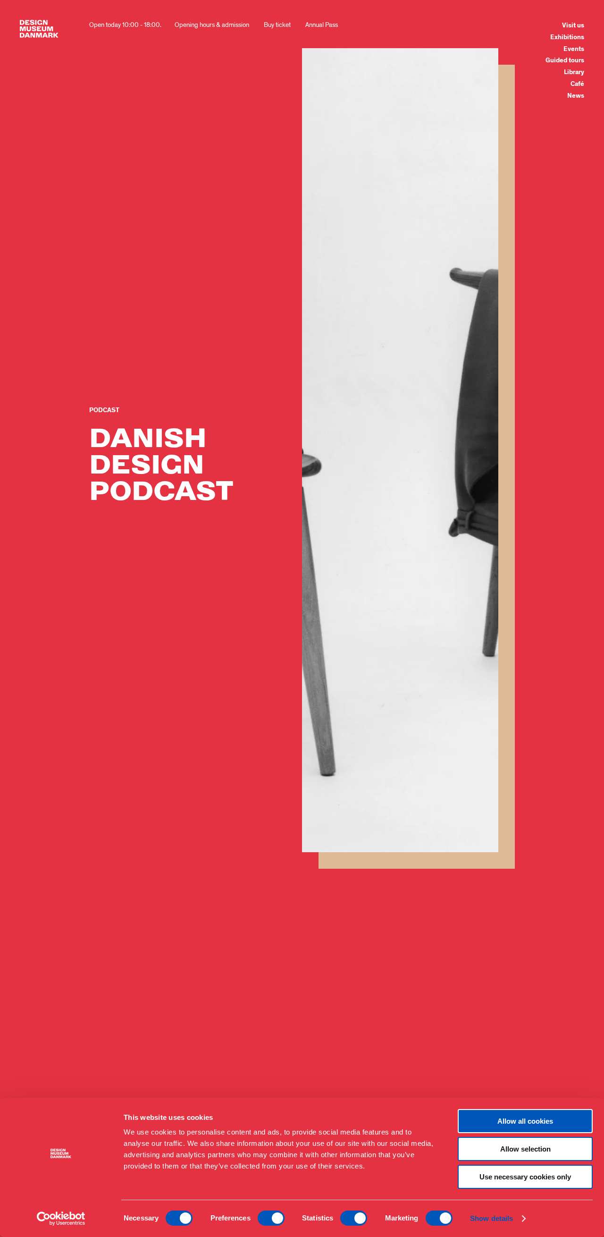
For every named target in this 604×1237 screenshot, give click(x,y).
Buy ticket (277, 25)
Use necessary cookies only (525, 1177)
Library (574, 72)
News (575, 96)
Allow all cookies (525, 1121)
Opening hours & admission (212, 25)
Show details (491, 1218)
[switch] (271, 1218)
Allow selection (525, 1149)
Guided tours (564, 60)
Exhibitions (567, 37)
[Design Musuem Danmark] (39, 29)
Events (573, 49)
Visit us (573, 25)
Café (577, 84)
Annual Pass (321, 25)
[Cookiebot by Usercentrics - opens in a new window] (61, 1219)
